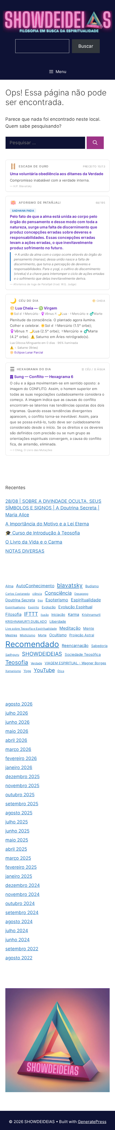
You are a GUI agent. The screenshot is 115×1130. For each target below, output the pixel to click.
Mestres (11, 635)
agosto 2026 (19, 704)
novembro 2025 (22, 785)
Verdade (36, 663)
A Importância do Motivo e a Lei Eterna (47, 523)
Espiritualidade (86, 599)
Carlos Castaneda (17, 594)
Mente (88, 628)
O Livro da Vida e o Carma (33, 542)
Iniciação (58, 615)
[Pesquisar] (95, 142)
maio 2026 (16, 731)
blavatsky (70, 585)
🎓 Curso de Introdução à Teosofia (42, 533)
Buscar (85, 46)
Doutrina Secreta (20, 600)
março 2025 (18, 858)
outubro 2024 (20, 903)
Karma (73, 614)
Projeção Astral (81, 635)
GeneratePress (92, 1121)
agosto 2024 (19, 921)
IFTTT (31, 614)
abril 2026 (16, 740)
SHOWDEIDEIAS (42, 654)
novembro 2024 (22, 894)
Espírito (33, 607)
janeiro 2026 (18, 767)
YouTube (44, 670)
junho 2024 (17, 939)
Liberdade (57, 621)
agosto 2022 (18, 957)
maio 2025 (16, 840)
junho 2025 (17, 831)
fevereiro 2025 (21, 867)
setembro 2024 (22, 912)
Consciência (58, 593)
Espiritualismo (15, 607)
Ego (40, 600)
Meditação (69, 628)
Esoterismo (56, 599)
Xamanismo (13, 671)
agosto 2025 (18, 812)
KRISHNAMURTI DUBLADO (26, 622)
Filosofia (13, 614)
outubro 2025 (19, 794)
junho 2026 (17, 722)
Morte (42, 635)
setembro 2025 (21, 803)
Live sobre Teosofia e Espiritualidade (31, 628)
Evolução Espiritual (75, 607)
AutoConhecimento (35, 585)
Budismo (92, 586)
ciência (37, 594)
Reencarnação (75, 645)
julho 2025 (16, 822)
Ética (60, 671)
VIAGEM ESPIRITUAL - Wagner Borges (75, 663)
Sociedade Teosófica (83, 654)
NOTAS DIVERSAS (24, 551)
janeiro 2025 (18, 876)
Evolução (49, 607)
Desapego (81, 594)
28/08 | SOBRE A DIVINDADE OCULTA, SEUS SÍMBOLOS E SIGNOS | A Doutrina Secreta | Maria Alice (53, 507)
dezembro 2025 (22, 776)
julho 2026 (16, 713)
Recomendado (32, 644)
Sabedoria (99, 646)
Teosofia (16, 662)
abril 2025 (16, 849)
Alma (9, 586)
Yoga (27, 671)
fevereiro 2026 (21, 758)
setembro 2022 (21, 948)
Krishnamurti (91, 615)
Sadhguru (12, 655)
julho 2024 (16, 930)
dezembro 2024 (22, 885)
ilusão (45, 615)
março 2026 (18, 749)
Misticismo (27, 635)
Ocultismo (58, 635)
